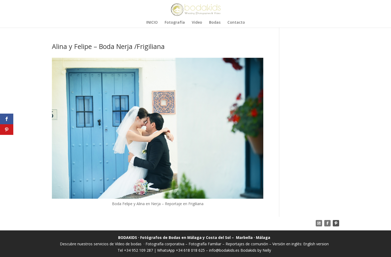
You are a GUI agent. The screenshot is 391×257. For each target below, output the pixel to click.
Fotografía (175, 22)
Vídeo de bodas (128, 243)
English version (316, 243)
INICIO (152, 22)
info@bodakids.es (224, 250)
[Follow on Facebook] (327, 223)
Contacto (236, 22)
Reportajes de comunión (247, 243)
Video (197, 22)
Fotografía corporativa (164, 243)
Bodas (215, 22)
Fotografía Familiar (205, 243)
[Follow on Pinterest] (336, 223)
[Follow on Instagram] (319, 223)
